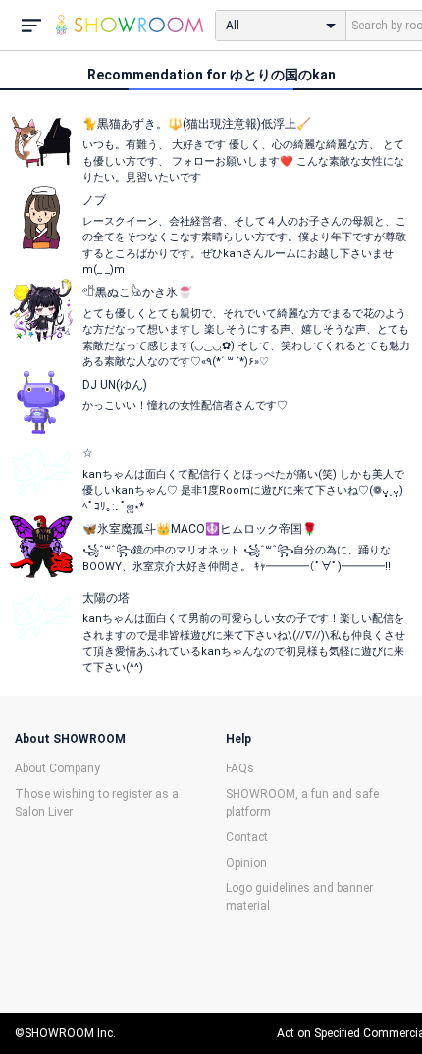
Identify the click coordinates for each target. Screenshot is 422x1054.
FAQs (240, 768)
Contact (247, 837)
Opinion (246, 863)
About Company (57, 768)
